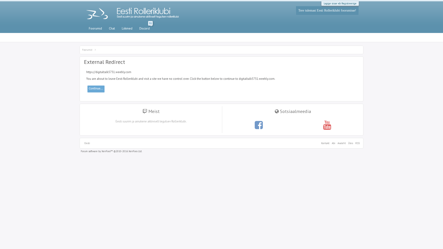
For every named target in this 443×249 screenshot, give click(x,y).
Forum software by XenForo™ (111, 151)
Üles (350, 143)
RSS (357, 143)
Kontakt (325, 143)
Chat (112, 28)
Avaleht (342, 143)
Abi (333, 143)
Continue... (96, 88)
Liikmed (127, 28)
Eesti (87, 143)
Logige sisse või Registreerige (340, 3)
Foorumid (95, 28)
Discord (145, 27)
